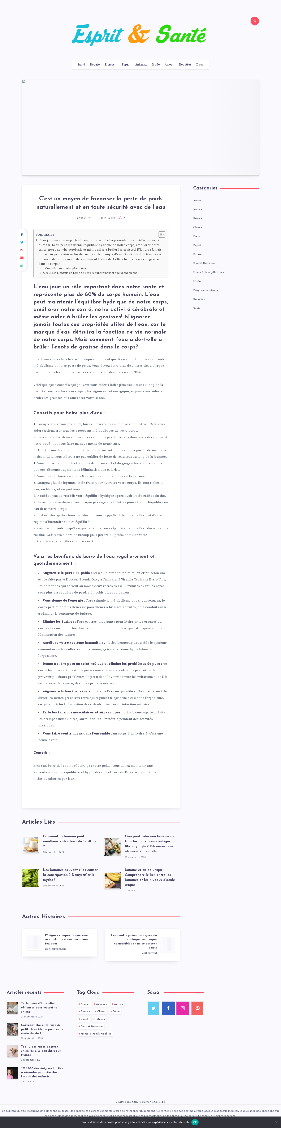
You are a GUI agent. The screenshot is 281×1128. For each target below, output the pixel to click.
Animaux (141, 64)
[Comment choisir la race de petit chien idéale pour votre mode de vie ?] (12, 1029)
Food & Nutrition (204, 263)
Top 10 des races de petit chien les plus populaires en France (41, 1051)
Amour (169, 64)
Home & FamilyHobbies (208, 272)
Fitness (110, 64)
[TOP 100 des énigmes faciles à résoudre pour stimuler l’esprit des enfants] (12, 1073)
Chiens (197, 227)
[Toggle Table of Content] (159, 234)
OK (195, 1122)
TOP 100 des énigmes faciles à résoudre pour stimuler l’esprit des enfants (42, 1072)
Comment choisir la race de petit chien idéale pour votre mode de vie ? (42, 1029)
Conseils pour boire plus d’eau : (66, 268)
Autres (197, 209)
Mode (156, 64)
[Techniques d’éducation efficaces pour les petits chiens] (12, 1008)
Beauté (95, 64)
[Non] (276, 1122)
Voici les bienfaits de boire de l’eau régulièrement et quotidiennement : (92, 273)
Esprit (126, 64)
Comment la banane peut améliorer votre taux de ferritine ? (69, 841)
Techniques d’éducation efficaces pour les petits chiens (39, 1007)
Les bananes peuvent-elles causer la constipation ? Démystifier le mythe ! (70, 875)
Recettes (185, 64)
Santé (81, 64)
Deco (200, 64)
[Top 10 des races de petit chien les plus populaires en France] (12, 1051)
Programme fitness (205, 290)
